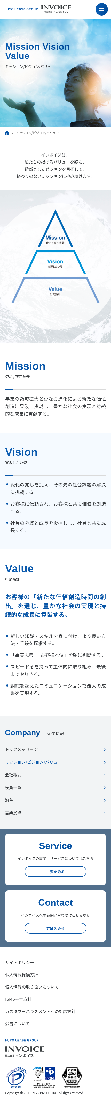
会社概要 (13, 774)
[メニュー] (101, 9)
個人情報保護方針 (21, 974)
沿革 (9, 800)
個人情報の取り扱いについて (32, 987)
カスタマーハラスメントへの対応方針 (40, 1011)
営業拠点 (13, 812)
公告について (17, 1023)
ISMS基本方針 (18, 999)
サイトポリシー (19, 962)
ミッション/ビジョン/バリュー (33, 762)
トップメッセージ (21, 749)
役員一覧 (13, 787)
